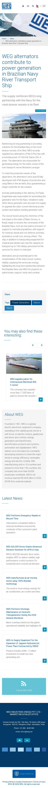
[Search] (33, 6)
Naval (9, 308)
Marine (37, 302)
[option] (24, 375)
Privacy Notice (9, 782)
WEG (5, 6)
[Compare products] (28, 6)
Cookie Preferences (26, 774)
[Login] (23, 6)
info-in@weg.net (26, 732)
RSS (10, 784)
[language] (38, 6)
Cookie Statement (24, 782)
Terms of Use (39, 782)
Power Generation (20, 302)
